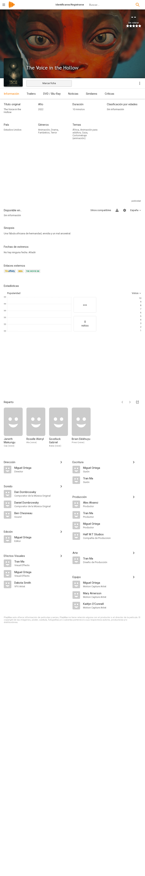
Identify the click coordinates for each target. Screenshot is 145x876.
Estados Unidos (12, 129)
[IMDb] (21, 273)
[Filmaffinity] (10, 273)
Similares (91, 93)
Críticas (109, 93)
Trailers (31, 93)
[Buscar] (137, 5)
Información (11, 93)
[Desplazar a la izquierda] (122, 402)
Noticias (73, 93)
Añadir (32, 252)
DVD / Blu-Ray (52, 93)
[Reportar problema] (117, 210)
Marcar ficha (49, 83)
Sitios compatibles (100, 210)
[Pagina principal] (11, 7)
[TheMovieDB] (33, 273)
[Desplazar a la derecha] (130, 402)
